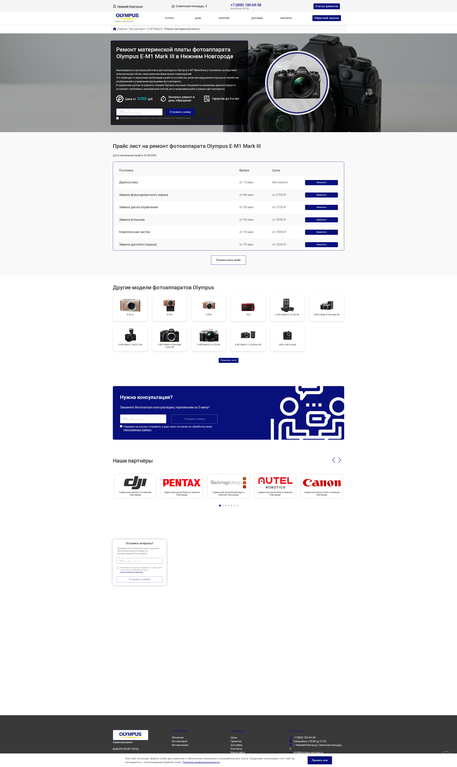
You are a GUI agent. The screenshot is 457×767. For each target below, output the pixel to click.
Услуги (169, 18)
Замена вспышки (132, 219)
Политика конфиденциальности (201, 762)
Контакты (286, 18)
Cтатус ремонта (326, 6)
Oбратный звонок (326, 18)
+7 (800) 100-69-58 (246, 5)
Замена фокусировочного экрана (143, 195)
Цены (198, 18)
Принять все (320, 760)
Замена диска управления (138, 207)
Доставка (257, 18)
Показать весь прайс (228, 260)
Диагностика (128, 182)
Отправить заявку (180, 112)
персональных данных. (203, 118)
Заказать (321, 182)
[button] (333, 460)
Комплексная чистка (134, 232)
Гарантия (224, 18)
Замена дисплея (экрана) (138, 244)
